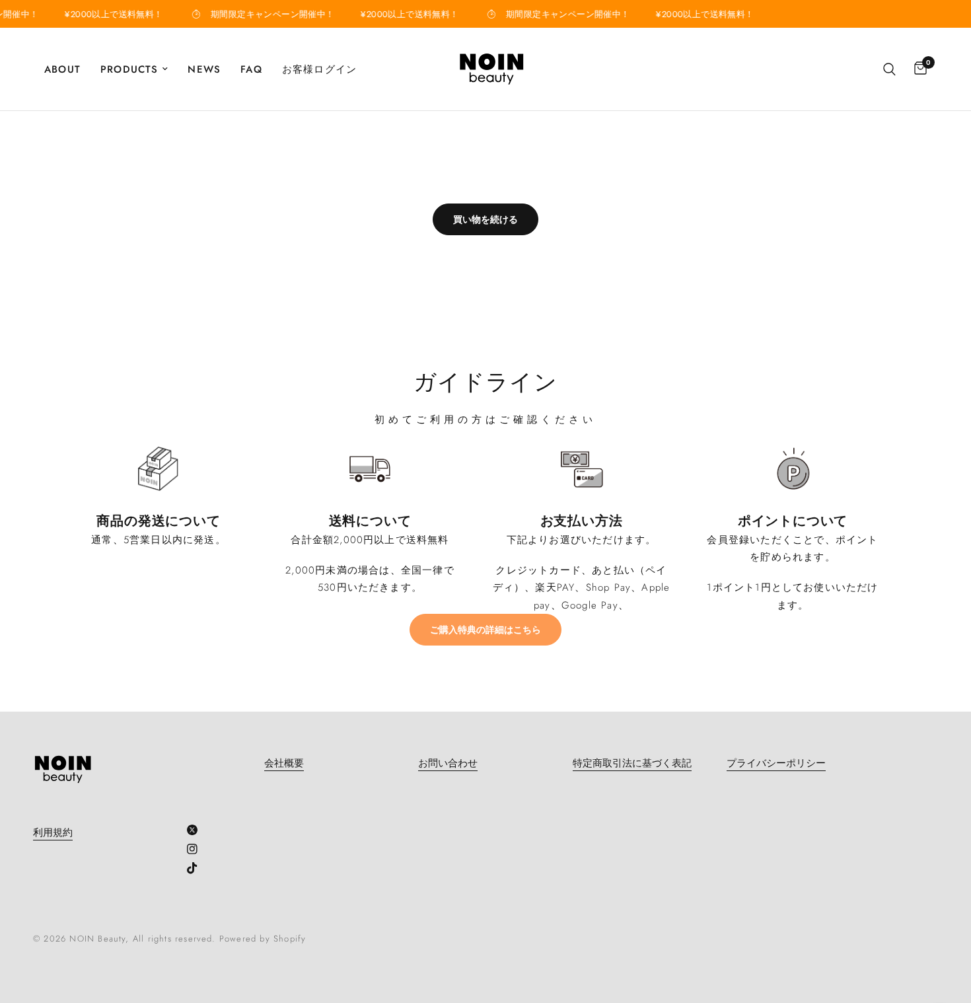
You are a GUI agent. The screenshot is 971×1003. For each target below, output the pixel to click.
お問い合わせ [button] (448, 763)
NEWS (204, 69)
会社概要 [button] (284, 763)
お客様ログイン (319, 69)
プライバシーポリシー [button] (776, 763)
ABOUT (62, 69)
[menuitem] (67, 69)
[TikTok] (197, 868)
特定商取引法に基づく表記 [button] (632, 763)
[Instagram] (197, 849)
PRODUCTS (129, 69)
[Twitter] (197, 830)
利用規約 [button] (53, 832)
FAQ (251, 69)
